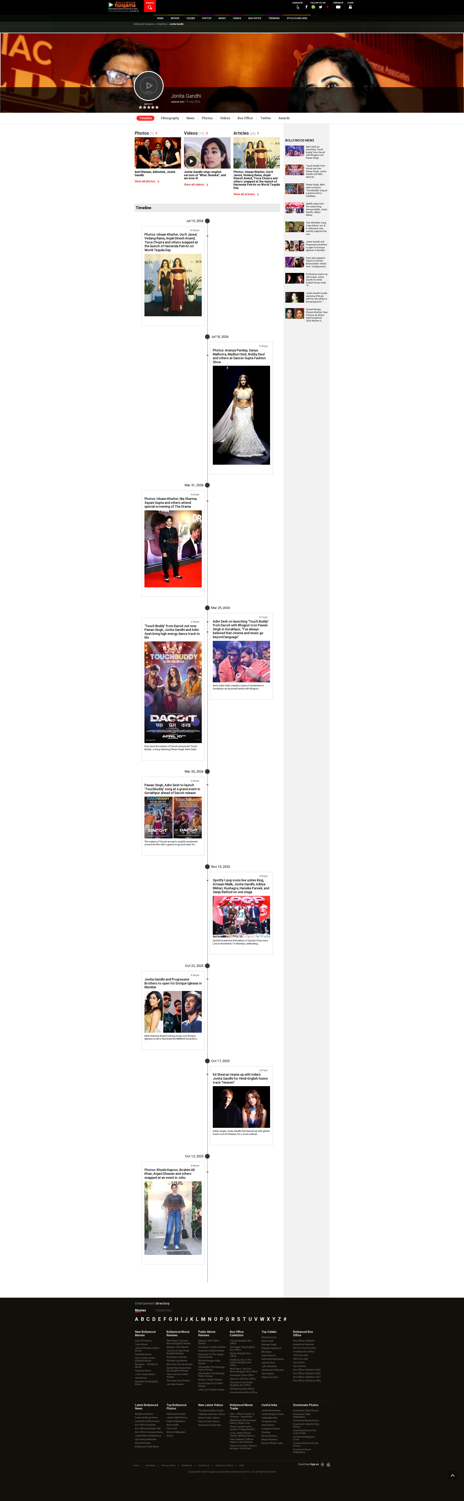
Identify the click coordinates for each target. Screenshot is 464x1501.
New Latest (210, 1405)
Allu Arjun (267, 1351)
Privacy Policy (168, 1465)
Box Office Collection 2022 (307, 1373)
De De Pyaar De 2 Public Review (210, 1384)
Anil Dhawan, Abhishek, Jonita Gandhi (155, 173)
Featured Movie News (146, 1417)
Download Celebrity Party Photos (306, 1425)
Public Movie (206, 1333)
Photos (144, 133)
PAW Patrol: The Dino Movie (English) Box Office (243, 1370)
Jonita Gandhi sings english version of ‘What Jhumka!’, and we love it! (205, 175)
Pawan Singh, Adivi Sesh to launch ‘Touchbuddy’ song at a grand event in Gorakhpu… (316, 190)
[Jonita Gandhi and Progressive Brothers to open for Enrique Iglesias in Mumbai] (173, 1012)
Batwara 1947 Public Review (208, 1342)
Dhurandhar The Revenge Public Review (211, 1368)
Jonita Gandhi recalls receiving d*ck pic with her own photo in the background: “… (316, 297)
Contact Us (204, 1465)
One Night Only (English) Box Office (242, 1348)
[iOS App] (328, 1464)
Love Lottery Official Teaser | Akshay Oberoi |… (243, 1434)
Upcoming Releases (145, 1439)
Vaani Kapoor (269, 1355)
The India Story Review (178, 1380)
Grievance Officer (224, 1465)
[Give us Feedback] (338, 7)
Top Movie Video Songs (210, 1410)
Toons (170, 1435)
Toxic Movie (141, 1344)
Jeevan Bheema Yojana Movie (147, 1349)
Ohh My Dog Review (177, 1360)
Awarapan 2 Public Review (212, 1347)
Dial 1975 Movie (143, 1340)
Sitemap (266, 1432)
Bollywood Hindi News (147, 1446)
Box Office (237, 1333)
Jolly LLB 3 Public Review (211, 1389)
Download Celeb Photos (305, 1410)
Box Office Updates (145, 1424)
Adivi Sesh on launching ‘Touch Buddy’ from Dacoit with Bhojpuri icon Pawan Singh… (315, 152)
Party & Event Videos (209, 1421)
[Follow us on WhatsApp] (313, 7)
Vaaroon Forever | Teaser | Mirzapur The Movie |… (243, 1447)
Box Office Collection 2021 (307, 1377)
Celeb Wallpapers (176, 1421)
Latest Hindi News (271, 1410)
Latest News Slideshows (148, 1435)
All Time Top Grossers (304, 1348)
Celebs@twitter (269, 1417)
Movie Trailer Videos (208, 1417)
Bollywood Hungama (144, 24)
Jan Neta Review (175, 1384)
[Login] (350, 7)
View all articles (244, 194)
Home (136, 1465)
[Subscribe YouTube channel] (327, 7)
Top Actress (299, 1366)
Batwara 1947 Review (178, 1347)
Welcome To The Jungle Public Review (210, 1355)
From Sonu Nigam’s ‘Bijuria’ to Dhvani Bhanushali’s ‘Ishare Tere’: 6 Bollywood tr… (316, 262)
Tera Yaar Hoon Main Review (177, 1375)
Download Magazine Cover (304, 1438)
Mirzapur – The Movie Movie (146, 1365)
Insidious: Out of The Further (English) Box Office (240, 1362)
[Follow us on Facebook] (306, 7)
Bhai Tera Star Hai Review (180, 1364)
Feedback (186, 1465)
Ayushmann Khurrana (273, 1370)
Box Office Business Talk (148, 1428)
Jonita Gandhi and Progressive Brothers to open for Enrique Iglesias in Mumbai (316, 246)
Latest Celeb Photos (177, 1417)
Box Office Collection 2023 (307, 1369)
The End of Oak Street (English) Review (178, 1352)
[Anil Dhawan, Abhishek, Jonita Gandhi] (158, 155)
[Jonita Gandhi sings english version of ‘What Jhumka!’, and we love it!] (207, 154)
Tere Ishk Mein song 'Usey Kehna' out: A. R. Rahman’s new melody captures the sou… (316, 228)
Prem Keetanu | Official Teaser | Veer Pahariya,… (242, 1440)
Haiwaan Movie (143, 1370)
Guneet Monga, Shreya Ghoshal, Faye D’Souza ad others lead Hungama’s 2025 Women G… (317, 315)
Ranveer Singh (269, 1344)
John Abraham (269, 1366)
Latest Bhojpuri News (273, 1414)
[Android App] (322, 1464)
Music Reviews (269, 1439)
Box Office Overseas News (149, 1432)
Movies (140, 1310)
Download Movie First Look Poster (304, 1431)
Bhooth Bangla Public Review (209, 1362)
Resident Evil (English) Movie (146, 1383)
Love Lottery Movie (145, 1374)
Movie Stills (173, 1424)
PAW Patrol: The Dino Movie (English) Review (179, 1342)
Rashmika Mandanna (272, 1359)
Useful (269, 1405)
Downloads (305, 1405)
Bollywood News (144, 1414)
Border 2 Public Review (210, 1379)
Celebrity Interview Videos (211, 1414)
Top (269, 1332)
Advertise (151, 1465)
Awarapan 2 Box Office (242, 1375)
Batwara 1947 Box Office (242, 1378)
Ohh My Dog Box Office (242, 1388)
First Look (172, 1428)
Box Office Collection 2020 (307, 1380)
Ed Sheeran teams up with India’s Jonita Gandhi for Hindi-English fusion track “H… (316, 280)
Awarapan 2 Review (177, 1357)
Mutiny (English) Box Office (240, 1354)
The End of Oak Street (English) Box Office (241, 1383)
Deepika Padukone (271, 1348)
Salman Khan (268, 1362)
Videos (194, 133)
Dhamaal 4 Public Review (211, 1350)
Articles (244, 133)
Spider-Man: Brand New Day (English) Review (179, 1369)
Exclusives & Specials (209, 1425)
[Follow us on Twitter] (320, 7)
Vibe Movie (141, 1377)
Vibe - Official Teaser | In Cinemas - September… (242, 1415)
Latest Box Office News (147, 1421)
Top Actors (299, 1362)
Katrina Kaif (268, 1341)
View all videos (194, 184)
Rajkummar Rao (270, 1377)
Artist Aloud (268, 1425)
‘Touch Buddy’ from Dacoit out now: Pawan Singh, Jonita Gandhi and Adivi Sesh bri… (316, 171)
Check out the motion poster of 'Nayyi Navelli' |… (243, 1428)
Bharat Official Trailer (272, 1443)
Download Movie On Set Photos (305, 1444)
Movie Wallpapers (176, 1432)
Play (191, 161)
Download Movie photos (306, 1420)
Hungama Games (271, 1428)
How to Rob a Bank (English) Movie (145, 1359)
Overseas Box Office (303, 1351)
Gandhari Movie (143, 1354)
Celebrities (161, 24)
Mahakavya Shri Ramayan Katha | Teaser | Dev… (243, 1421)
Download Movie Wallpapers (302, 1451)
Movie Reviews (143, 1443)
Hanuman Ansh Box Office (243, 1392)
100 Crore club (300, 1355)
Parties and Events (176, 1414)
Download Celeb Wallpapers (301, 1415)
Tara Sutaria (268, 1373)
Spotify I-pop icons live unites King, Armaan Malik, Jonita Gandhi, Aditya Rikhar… (316, 209)
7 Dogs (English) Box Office (241, 1342)
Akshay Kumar (269, 1337)
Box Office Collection (304, 1340)
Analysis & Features (303, 1344)
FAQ (241, 1465)
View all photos (145, 181)
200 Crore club (300, 1358)
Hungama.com (269, 1421)
